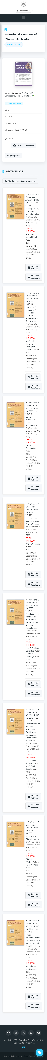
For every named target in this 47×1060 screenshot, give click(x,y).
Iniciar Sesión (25, 11)
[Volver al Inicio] (23, 4)
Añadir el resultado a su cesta (21, 181)
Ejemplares (15, 155)
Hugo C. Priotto (32, 865)
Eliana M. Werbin (33, 839)
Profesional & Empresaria (21, 34)
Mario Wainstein (24, 96)
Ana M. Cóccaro (32, 524)
